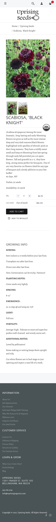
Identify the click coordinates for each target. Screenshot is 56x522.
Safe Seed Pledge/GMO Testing (15, 410)
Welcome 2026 (8, 417)
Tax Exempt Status (10, 451)
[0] (50, 3)
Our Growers (7, 406)
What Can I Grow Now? (12, 464)
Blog (4, 471)
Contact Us (7, 437)
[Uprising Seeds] (28, 15)
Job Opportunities (9, 403)
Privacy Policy (7, 444)
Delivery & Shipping (10, 440)
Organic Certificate (10, 420)
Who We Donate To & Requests (15, 413)
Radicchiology (8, 467)
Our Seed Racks (8, 424)
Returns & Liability (10, 447)
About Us (6, 399)
